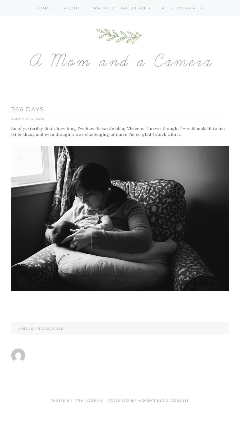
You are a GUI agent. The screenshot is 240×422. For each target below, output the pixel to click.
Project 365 (49, 329)
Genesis (180, 401)
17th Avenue (88, 401)
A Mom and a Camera (120, 51)
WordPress (151, 401)
